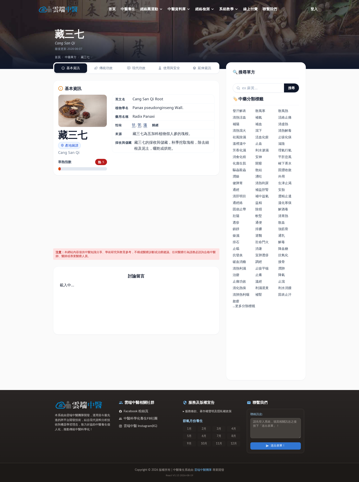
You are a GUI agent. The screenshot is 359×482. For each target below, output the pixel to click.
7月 (219, 436)
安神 (258, 157)
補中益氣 (262, 196)
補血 (258, 124)
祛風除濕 (239, 137)
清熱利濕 (239, 268)
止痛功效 (239, 281)
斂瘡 (236, 301)
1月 (189, 428)
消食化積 (239, 157)
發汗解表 (239, 110)
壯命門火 (262, 242)
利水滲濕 (262, 150)
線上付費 (250, 9)
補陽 (236, 124)
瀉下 (258, 130)
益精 (258, 202)
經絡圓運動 (149, 9)
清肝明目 (239, 196)
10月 (204, 443)
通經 (236, 189)
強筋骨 (283, 229)
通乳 (281, 235)
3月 (219, 428)
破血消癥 (239, 261)
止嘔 (236, 248)
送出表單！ (278, 445)
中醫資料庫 (177, 9)
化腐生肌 (239, 163)
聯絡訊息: (256, 414)
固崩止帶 (239, 209)
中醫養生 (128, 9)
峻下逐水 (284, 163)
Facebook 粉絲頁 (136, 411)
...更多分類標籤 (244, 306)
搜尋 (291, 88)
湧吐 (258, 176)
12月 (234, 443)
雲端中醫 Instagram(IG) (140, 426)
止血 (258, 143)
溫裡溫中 (239, 143)
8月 (233, 436)
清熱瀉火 (239, 130)
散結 (258, 170)
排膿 (258, 229)
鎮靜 (236, 229)
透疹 (236, 222)
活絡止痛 (284, 117)
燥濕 (236, 235)
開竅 (258, 163)
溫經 (258, 281)
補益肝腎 (262, 189)
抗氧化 (283, 255)
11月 (219, 443)
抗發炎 (238, 255)
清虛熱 (283, 124)
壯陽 (236, 215)
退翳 (258, 235)
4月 (233, 428)
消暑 (258, 248)
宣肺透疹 (262, 255)
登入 (314, 9)
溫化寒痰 (284, 202)
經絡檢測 (202, 9)
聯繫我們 (270, 9)
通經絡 (238, 202)
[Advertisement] (136, 211)
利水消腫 (284, 288)
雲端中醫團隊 (203, 470)
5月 (189, 436)
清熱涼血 (239, 117)
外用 (281, 176)
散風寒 (260, 110)
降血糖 (283, 248)
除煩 (258, 209)
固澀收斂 (284, 170)
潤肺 (281, 268)
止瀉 (281, 281)
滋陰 (281, 143)
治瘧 (236, 274)
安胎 (281, 189)
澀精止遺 (284, 196)
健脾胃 (238, 183)
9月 (189, 443)
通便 (258, 222)
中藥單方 (70, 57)
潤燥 (236, 176)
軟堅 (258, 215)
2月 (204, 428)
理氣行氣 (284, 150)
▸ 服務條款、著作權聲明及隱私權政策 (207, 411)
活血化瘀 (262, 137)
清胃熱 (283, 215)
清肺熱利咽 (241, 294)
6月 (204, 436)
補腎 (258, 294)
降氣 (281, 274)
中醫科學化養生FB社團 (140, 418)
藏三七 (85, 57)
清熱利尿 (262, 183)
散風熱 (283, 110)
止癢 (258, 274)
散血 (281, 222)
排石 (236, 242)
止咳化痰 (284, 137)
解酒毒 (283, 209)
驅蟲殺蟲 (239, 170)
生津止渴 (284, 183)
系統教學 (226, 9)
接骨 (281, 261)
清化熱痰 (239, 288)
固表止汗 (284, 294)
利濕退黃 (262, 288)
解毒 (281, 242)
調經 (258, 261)
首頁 (112, 9)
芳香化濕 (239, 150)
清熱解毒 (284, 130)
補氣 (258, 117)
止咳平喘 (262, 268)
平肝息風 (284, 157)
